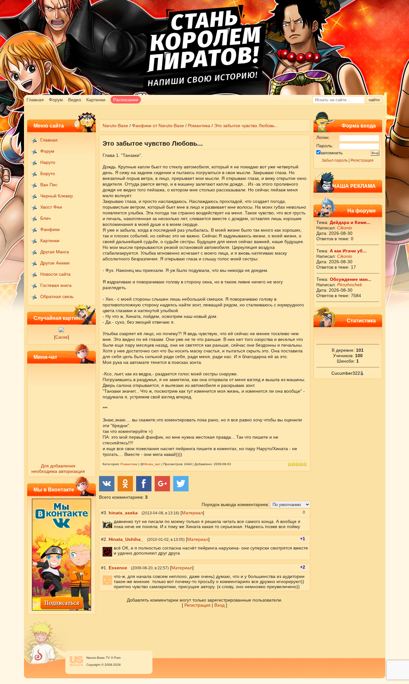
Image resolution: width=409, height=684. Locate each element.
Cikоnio (344, 227)
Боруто (47, 173)
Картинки (95, 99)
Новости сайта (55, 274)
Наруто (47, 162)
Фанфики (50, 229)
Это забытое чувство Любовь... (246, 125)
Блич (45, 218)
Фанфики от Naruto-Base (158, 125)
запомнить (331, 152)
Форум (56, 99)
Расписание (125, 99)
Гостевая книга (56, 285)
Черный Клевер (56, 195)
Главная (35, 99)
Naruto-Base (115, 125)
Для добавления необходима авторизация (58, 468)
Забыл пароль (335, 160)
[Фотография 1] (61, 330)
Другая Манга (54, 251)
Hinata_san (151, 464)
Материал (192, 512)
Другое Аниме (55, 262)
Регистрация (362, 160)
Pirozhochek (349, 284)
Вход (219, 605)
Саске (61, 337)
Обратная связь (56, 296)
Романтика (199, 125)
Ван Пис (49, 184)
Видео (74, 99)
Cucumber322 (345, 373)
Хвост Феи (51, 207)
